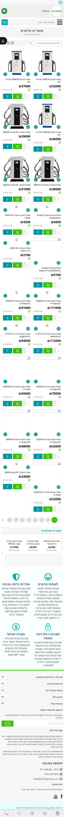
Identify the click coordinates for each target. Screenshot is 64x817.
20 (31, 43)
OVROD (45, 11)
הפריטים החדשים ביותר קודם (48, 43)
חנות (38, 34)
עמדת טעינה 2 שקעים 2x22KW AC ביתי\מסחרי (49, 269)
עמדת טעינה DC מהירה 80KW (16, 132)
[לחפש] (4, 22)
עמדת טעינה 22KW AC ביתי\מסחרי (20, 249)
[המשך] (7, 724)
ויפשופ (18, 807)
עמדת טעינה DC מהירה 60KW (16, 185)
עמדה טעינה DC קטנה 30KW (17, 472)
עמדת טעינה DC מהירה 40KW (47, 185)
